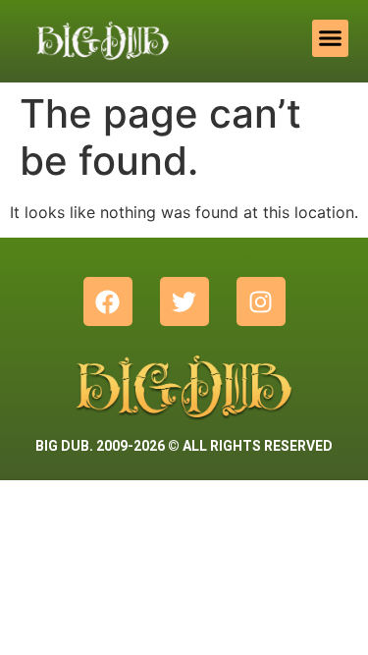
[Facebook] (107, 301)
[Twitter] (184, 301)
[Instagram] (261, 301)
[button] (330, 38)
